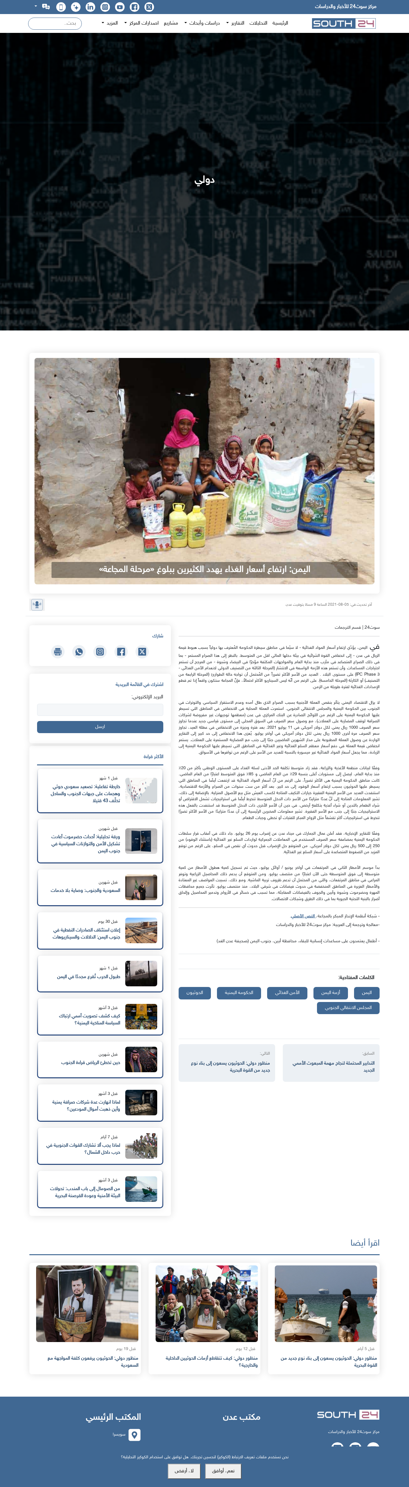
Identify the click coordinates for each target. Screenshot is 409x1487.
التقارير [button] (237, 23)
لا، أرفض (184, 1471)
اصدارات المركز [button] (143, 23)
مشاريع (171, 23)
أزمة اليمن (330, 993)
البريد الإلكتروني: (147, 697)
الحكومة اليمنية (239, 993)
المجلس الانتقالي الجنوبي (348, 1008)
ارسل (100, 727)
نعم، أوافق (223, 1471)
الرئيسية (280, 23)
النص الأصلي (303, 916)
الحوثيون (195, 993)
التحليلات (258, 23)
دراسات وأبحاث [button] (204, 23)
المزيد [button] (111, 23)
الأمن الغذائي (287, 993)
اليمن (367, 993)
